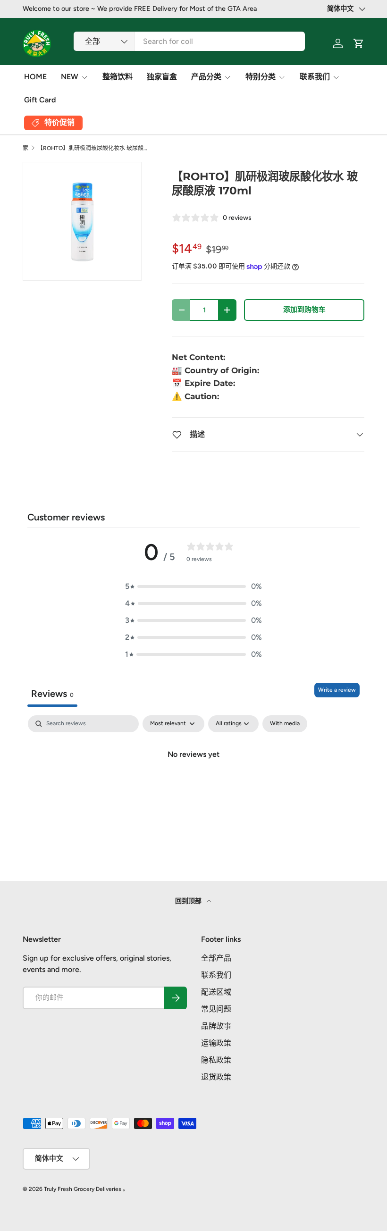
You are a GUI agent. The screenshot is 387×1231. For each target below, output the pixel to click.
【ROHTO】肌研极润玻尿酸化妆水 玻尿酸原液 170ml (94, 148)
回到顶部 (189, 901)
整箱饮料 (117, 76)
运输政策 (216, 1042)
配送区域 (216, 992)
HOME (35, 76)
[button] (193, 586)
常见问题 (216, 1009)
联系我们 (216, 975)
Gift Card (40, 99)
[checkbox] (284, 723)
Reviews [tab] (52, 693)
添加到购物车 (304, 309)
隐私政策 (216, 1059)
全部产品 (216, 958)
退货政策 (216, 1076)
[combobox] (189, 41)
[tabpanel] (193, 786)
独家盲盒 (162, 76)
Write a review (337, 690)
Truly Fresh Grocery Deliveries (82, 1189)
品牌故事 (216, 1026)
